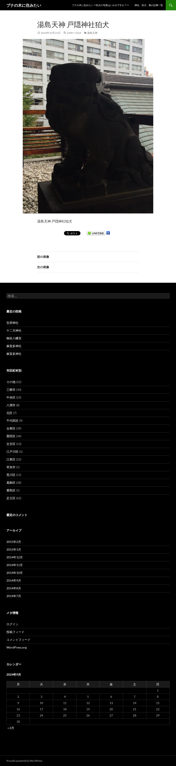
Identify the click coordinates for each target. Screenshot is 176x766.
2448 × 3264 (74, 32)
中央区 (10, 397)
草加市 (10, 467)
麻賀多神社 (13, 346)
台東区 (10, 428)
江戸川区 (12, 451)
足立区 (10, 498)
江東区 (10, 459)
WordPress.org (16, 647)
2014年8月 (13, 588)
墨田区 (10, 436)
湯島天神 (92, 32)
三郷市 (10, 389)
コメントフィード (18, 639)
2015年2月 (13, 542)
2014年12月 (14, 557)
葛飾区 (10, 482)
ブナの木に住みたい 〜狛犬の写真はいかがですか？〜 (100, 5)
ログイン (12, 624)
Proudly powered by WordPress (24, 760)
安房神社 (12, 322)
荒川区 (10, 475)
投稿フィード (15, 632)
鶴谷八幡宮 (13, 338)
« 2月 (11, 728)
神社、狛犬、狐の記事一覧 (149, 5)
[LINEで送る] (95, 233)
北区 (9, 413)
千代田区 (12, 420)
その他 (10, 382)
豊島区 (10, 490)
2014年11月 (14, 565)
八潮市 (10, 405)
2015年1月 (13, 549)
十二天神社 (13, 330)
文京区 (10, 444)
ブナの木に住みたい (23, 5)
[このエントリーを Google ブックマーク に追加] (108, 233)
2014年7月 (13, 596)
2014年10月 (14, 572)
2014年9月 (13, 580)
